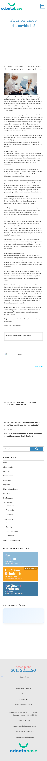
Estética (9, 527)
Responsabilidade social (23, 705)
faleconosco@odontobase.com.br (24, 726)
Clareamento (8, 467)
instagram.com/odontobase (25, 737)
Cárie (5, 463)
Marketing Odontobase (30, 66)
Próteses (6, 494)
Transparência (23, 699)
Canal (8, 523)
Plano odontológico (10, 489)
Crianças (6, 472)
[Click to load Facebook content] (23, 615)
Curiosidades (13, 402)
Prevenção (10, 510)
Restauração (8, 498)
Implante (6, 485)
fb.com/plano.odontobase (25, 731)
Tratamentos (8, 519)
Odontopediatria (12, 531)
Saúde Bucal (7, 502)
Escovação (10, 506)
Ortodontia (10, 535)
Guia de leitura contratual (23, 694)
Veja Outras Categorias (12, 541)
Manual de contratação (23, 688)
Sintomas (9, 514)
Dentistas (26, 402)
